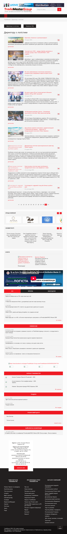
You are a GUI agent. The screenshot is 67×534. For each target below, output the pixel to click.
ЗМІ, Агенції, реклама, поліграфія (54, 518)
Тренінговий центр (29, 493)
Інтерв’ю (6, 493)
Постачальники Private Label (52, 491)
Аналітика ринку (8, 489)
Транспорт (48, 520)
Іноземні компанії (49, 522)
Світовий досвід (8, 497)
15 (31, 204)
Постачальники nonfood (51, 489)
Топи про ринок (8, 491)
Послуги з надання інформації (33, 507)
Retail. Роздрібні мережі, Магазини (51, 494)
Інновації (6, 499)
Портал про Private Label (31, 502)
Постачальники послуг (51, 503)
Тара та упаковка (49, 507)
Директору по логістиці (13, 26)
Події (5, 510)
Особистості (10, 228)
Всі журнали (58, 389)
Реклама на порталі (30, 491)
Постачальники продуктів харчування (51, 486)
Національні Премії (30, 497)
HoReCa (47, 516)
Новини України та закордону (12, 487)
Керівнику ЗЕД (30, 26)
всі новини (58, 320)
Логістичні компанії (50, 505)
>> (48, 204)
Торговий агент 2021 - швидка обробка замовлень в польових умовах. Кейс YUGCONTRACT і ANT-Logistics (38, 52)
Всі (12, 291)
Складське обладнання (51, 514)
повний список (57, 423)
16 (33, 204)
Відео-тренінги (8, 495)
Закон (5, 508)
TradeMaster (7, 19)
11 (21, 204)
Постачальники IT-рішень (51, 512)
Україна (30, 291)
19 (40, 204)
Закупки (6, 504)
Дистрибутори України (51, 497)
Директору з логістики (17, 19)
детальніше (11, 46)
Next (61, 213)
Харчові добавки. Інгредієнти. (53, 509)
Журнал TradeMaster (30, 499)
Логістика (6, 506)
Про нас (27, 487)
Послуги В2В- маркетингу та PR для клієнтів (33, 504)
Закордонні (52, 291)
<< (18, 204)
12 (23, 204)
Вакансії (27, 514)
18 (38, 204)
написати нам (21, 467)
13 (26, 204)
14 (28, 204)
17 (36, 204)
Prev (58, 213)
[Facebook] (33, 363)
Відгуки (26, 509)
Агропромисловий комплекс (52, 499)
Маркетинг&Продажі (9, 502)
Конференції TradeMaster (31, 495)
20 (43, 204)
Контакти (27, 512)
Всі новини (58, 356)
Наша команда (28, 489)
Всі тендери (58, 407)
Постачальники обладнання (52, 501)
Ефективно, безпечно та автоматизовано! (36, 37)
